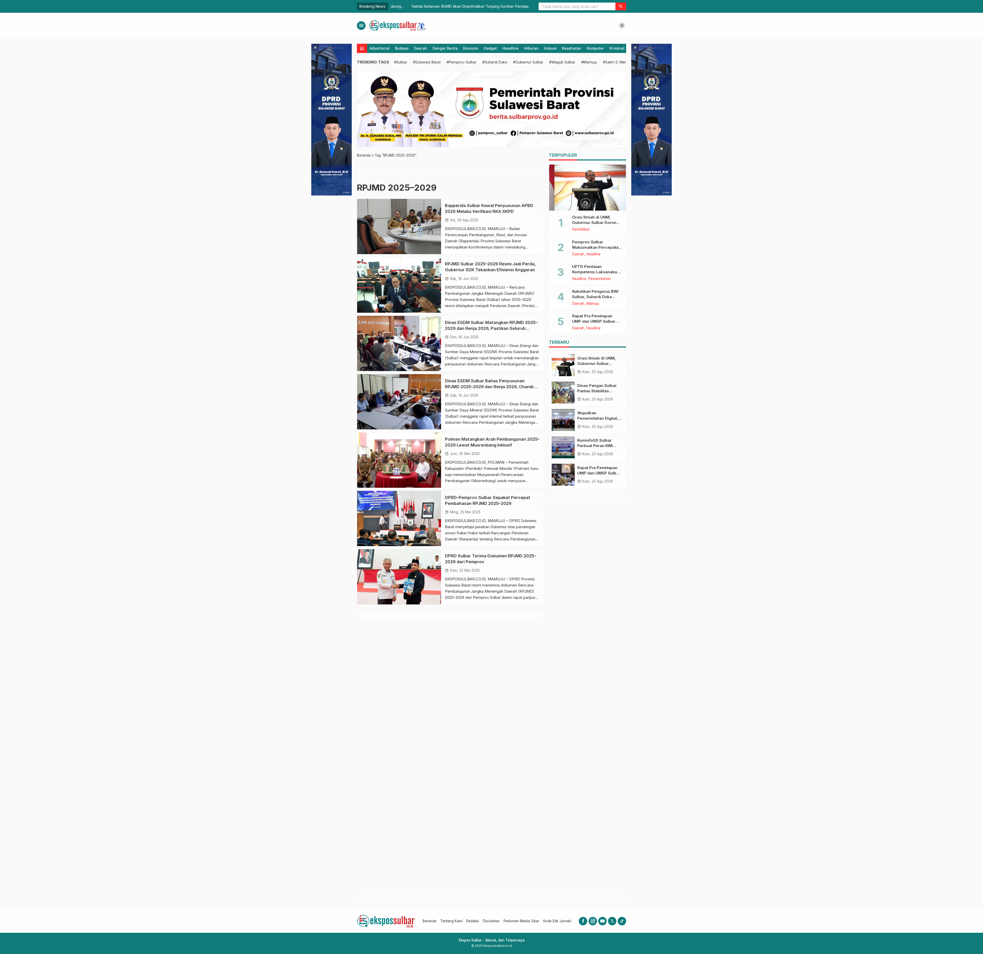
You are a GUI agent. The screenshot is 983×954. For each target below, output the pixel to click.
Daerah (420, 48)
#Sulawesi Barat (427, 62)
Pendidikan (581, 229)
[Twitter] (612, 921)
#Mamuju (589, 62)
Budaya (402, 48)
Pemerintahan (600, 279)
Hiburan (531, 48)
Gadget (490, 48)
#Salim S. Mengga (618, 62)
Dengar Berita (445, 48)
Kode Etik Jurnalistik (559, 921)
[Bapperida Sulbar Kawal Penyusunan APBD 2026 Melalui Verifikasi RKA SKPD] (399, 226)
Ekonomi (470, 48)
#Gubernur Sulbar (528, 62)
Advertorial (380, 48)
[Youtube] (602, 921)
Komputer (595, 48)
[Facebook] (583, 921)
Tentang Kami (451, 921)
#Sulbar (400, 62)
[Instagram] (593, 921)
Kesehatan (571, 48)
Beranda (429, 921)
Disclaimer (491, 921)
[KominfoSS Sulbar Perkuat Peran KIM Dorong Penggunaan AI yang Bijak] (563, 447)
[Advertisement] (587, 699)
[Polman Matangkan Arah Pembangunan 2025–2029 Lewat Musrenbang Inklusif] (399, 460)
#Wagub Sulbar (562, 62)
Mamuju (592, 304)
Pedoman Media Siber (521, 921)
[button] (620, 6)
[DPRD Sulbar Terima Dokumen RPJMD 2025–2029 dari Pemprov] (399, 576)
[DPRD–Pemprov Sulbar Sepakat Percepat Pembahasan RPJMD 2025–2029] (399, 518)
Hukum (550, 48)
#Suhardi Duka (494, 62)
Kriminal (617, 48)
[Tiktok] (622, 921)
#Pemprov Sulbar (461, 62)
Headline (510, 48)
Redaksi (472, 921)
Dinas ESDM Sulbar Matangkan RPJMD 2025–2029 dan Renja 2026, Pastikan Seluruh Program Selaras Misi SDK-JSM (491, 328)
